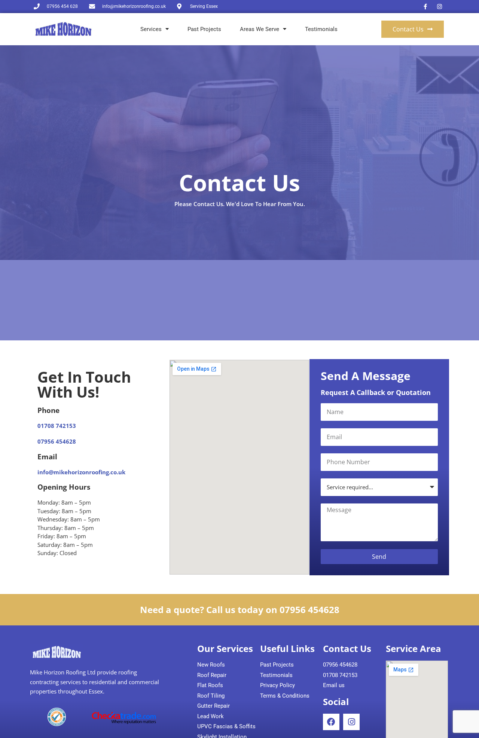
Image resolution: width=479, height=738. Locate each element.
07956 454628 (56, 441)
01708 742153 (56, 425)
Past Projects (204, 29)
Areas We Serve (259, 29)
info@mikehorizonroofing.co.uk (81, 472)
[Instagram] (351, 722)
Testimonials (321, 29)
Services (151, 29)
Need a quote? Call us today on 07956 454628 (239, 609)
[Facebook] (331, 722)
